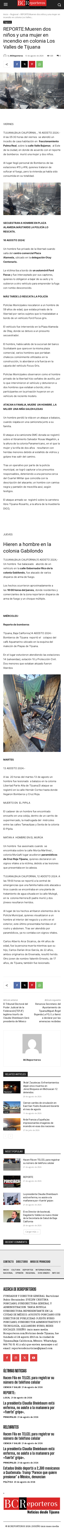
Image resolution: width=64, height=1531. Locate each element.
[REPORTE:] (12, 1182)
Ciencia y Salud (12, 1387)
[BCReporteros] (5, 55)
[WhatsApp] (39, 64)
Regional (14, 14)
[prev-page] (5, 1136)
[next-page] (11, 1136)
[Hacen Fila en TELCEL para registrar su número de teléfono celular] (12, 1164)
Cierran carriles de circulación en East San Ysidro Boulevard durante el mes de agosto (41, 1106)
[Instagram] (15, 1357)
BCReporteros (16, 55)
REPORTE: (28, 1177)
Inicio (5, 14)
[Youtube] (33, 1357)
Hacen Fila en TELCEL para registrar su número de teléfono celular (28, 1380)
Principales (9, 1417)
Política (8, 1482)
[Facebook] (17, 64)
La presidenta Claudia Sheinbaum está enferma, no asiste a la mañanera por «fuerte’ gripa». (40, 1197)
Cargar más (30, 1231)
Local (6, 1112)
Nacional (8, 1092)
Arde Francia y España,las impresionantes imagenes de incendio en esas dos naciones (38, 1122)
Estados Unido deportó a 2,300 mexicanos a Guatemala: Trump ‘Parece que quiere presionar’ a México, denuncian (31, 1472)
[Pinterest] (32, 64)
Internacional (9, 1129)
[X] (24, 64)
